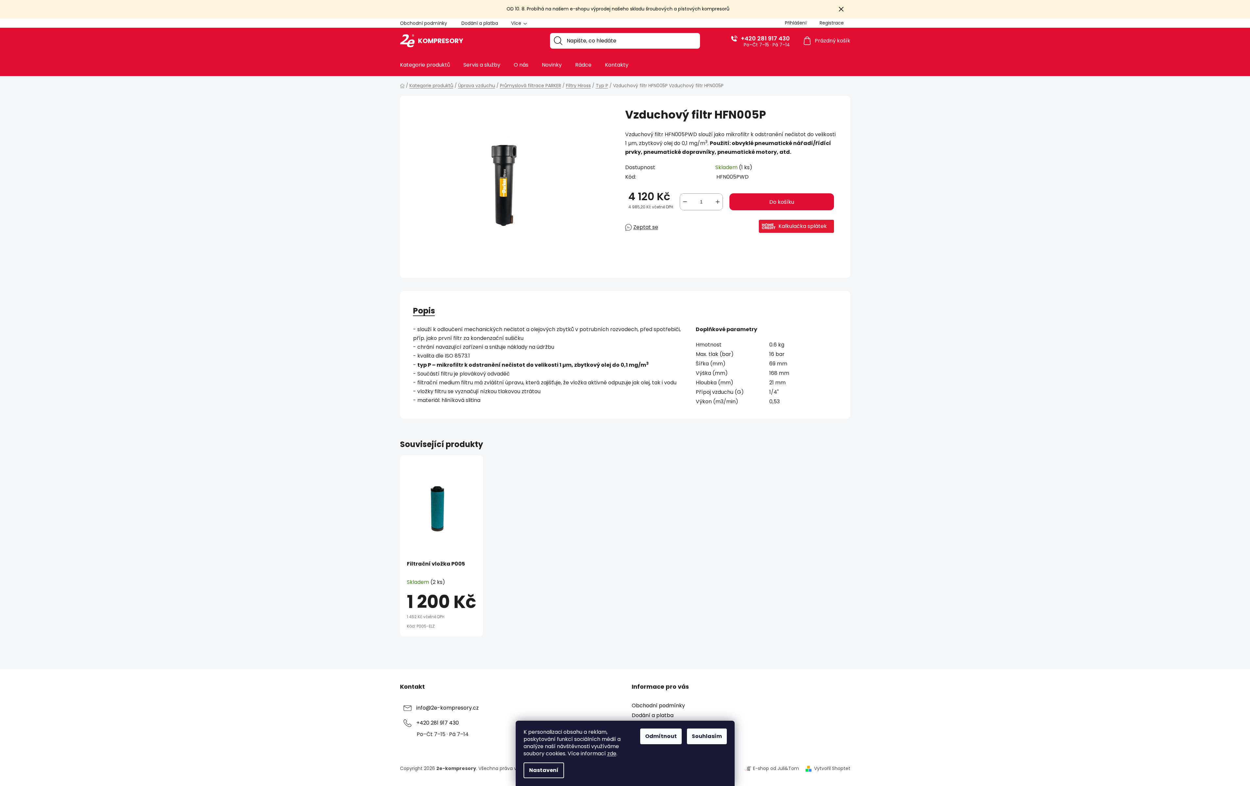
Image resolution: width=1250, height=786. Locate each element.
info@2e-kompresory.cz (447, 708)
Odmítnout (661, 736)
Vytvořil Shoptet (832, 768)
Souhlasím (707, 736)
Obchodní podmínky (423, 23)
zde (611, 753)
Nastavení (543, 770)
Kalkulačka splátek (802, 226)
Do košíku (781, 202)
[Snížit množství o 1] (685, 202)
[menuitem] (425, 65)
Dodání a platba (479, 23)
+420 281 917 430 (765, 38)
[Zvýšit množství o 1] (718, 202)
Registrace (832, 23)
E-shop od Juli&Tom (776, 768)
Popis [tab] (424, 310)
